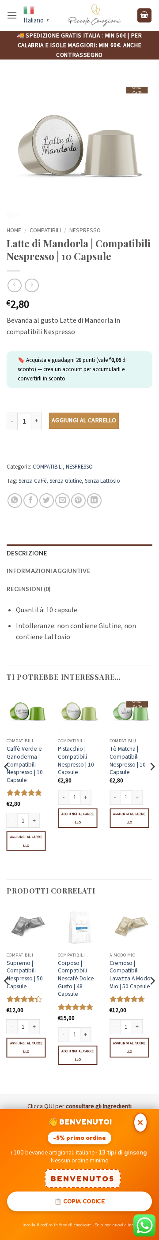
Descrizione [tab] (27, 553)
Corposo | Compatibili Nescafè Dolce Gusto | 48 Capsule (76, 978)
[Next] (152, 784)
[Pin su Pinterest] (78, 500)
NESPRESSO (85, 230)
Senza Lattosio (102, 481)
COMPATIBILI (45, 230)
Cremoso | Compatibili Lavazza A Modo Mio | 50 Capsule (130, 975)
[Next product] (14, 285)
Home (14, 230)
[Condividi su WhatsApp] (15, 500)
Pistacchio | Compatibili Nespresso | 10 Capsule (76, 760)
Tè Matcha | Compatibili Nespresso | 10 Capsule (128, 760)
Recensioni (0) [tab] (29, 588)
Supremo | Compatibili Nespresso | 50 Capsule (25, 975)
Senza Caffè (32, 481)
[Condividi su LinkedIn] (94, 500)
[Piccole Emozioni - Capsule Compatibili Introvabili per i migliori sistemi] (94, 15)
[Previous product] (31, 285)
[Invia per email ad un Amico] (62, 500)
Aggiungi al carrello (84, 420)
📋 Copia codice (79, 1201)
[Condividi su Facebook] (30, 500)
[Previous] (7, 784)
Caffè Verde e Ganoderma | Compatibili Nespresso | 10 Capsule (25, 764)
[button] (12, 15)
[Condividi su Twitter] (46, 500)
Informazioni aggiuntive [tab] (48, 570)
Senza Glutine (65, 481)
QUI (49, 1106)
